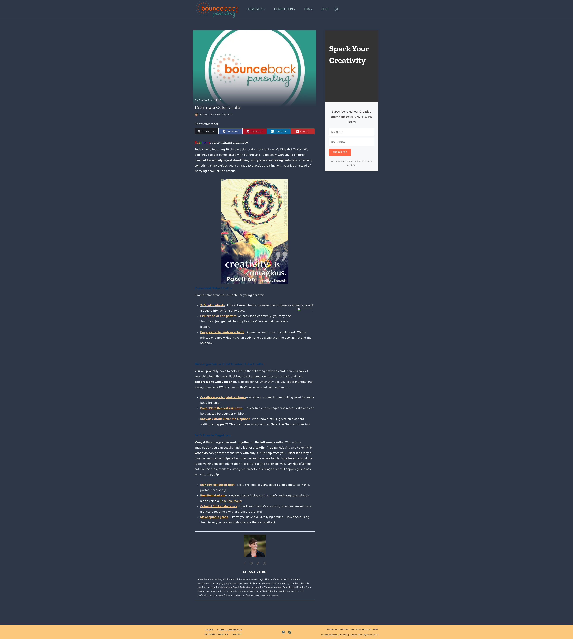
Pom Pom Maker (231, 501)
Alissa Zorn (208, 114)
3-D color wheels (212, 305)
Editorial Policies (216, 634)
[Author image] (196, 114)
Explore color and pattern (218, 316)
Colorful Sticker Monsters (218, 506)
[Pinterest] (283, 632)
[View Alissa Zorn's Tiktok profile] (258, 563)
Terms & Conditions (229, 630)
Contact (237, 634)
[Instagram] (290, 632)
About (209, 630)
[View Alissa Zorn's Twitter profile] (264, 563)
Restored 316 (372, 634)
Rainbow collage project (217, 484)
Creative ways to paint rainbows (223, 397)
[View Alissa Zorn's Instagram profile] (251, 563)
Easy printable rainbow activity (222, 332)
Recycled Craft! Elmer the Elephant (225, 419)
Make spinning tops (214, 517)
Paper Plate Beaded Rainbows (221, 408)
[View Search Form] (337, 9)
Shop (325, 9)
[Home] (196, 100)
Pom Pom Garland (212, 495)
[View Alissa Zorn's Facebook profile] (244, 563)
